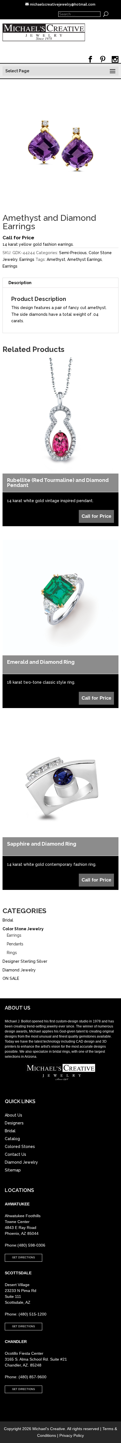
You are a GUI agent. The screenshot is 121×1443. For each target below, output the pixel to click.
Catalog (12, 1138)
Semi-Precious (73, 252)
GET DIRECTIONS (23, 1257)
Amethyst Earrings (84, 259)
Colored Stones (20, 1146)
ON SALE (11, 978)
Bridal (8, 920)
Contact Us (15, 1154)
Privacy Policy (71, 1435)
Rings (12, 952)
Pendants (15, 944)
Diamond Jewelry (19, 970)
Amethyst (56, 259)
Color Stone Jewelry (23, 929)
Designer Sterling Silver (25, 961)
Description (20, 282)
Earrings (26, 259)
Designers (14, 1123)
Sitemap (13, 1170)
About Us (13, 1115)
